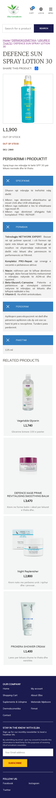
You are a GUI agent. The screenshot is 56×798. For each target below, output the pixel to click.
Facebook (8, 783)
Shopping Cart (10, 695)
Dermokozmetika (12, 708)
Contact (7, 715)
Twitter (7, 790)
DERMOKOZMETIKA (24, 40)
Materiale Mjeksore (41, 702)
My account (37, 688)
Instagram (34, 783)
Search (43, 28)
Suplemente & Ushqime (15, 702)
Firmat (34, 708)
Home (6, 40)
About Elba (36, 695)
